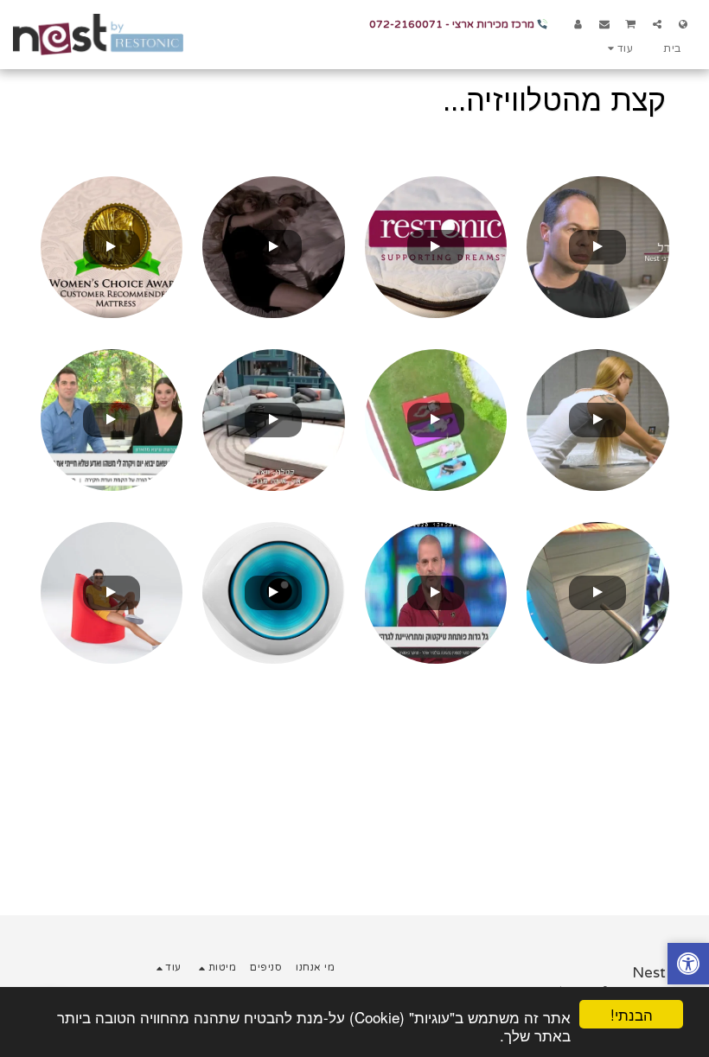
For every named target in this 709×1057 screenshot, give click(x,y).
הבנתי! (631, 1014)
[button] (657, 23)
